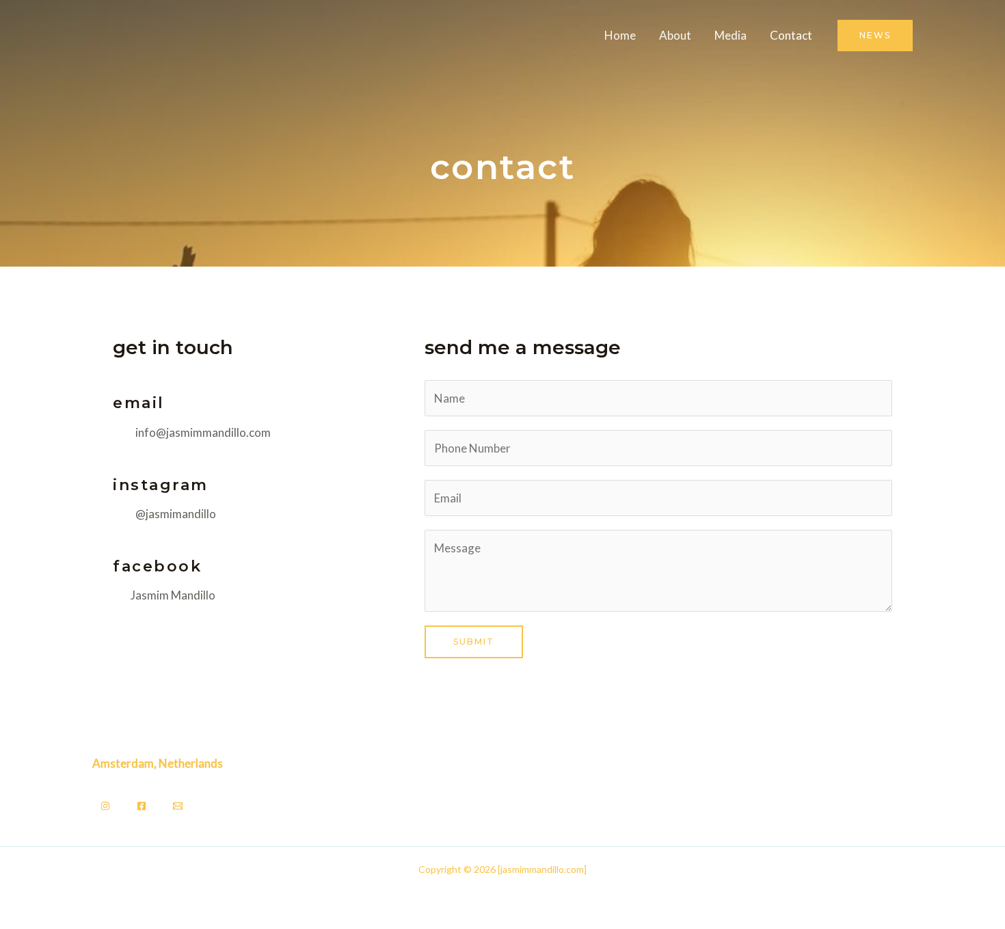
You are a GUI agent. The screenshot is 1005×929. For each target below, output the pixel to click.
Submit (473, 641)
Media (730, 35)
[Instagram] (105, 806)
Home (620, 35)
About (675, 35)
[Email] (178, 806)
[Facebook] (142, 806)
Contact (791, 35)
